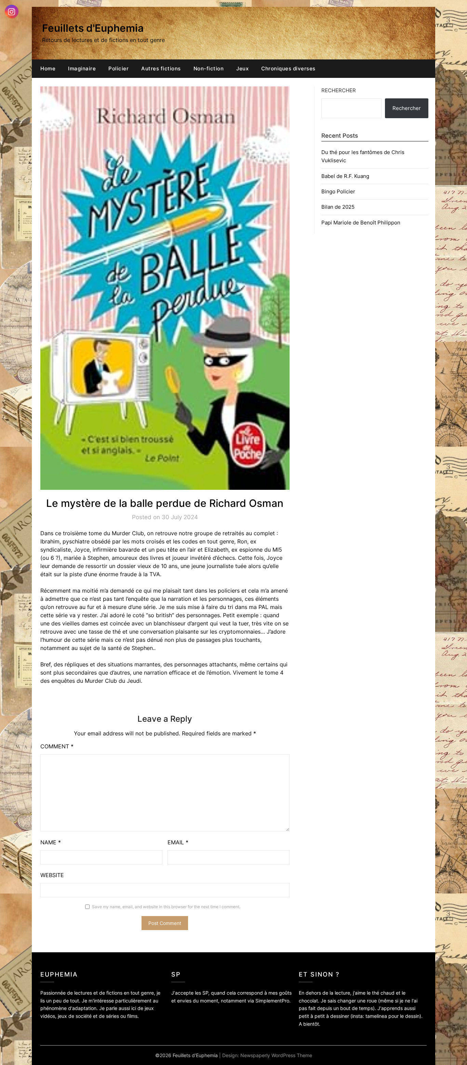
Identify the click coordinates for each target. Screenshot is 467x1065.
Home (47, 68)
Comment (57, 746)
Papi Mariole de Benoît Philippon (360, 222)
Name (50, 842)
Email (178, 842)
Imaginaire (82, 68)
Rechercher (338, 90)
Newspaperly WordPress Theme (276, 1055)
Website (52, 875)
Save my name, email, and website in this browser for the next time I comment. (166, 906)
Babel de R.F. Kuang (345, 176)
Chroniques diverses (288, 68)
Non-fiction (209, 68)
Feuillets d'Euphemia (93, 28)
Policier (118, 68)
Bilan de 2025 (338, 207)
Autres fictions (161, 68)
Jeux (242, 68)
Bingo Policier (338, 191)
